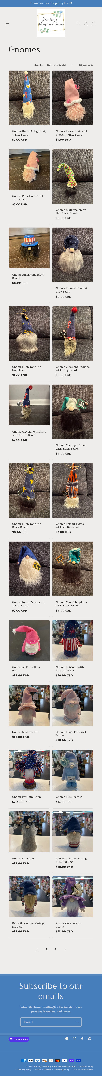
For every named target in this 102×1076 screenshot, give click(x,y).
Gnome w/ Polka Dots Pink (26, 669)
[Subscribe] (77, 1022)
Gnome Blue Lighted (69, 797)
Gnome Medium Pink (26, 732)
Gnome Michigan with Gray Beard (26, 368)
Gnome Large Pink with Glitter (71, 734)
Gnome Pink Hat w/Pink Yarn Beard (28, 198)
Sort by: (39, 65)
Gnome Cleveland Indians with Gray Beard (73, 368)
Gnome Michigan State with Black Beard (71, 447)
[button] (7, 23)
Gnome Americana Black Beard (28, 276)
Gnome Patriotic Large (27, 797)
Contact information (83, 1069)
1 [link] (37, 949)
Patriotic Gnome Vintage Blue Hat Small (72, 860)
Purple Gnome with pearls (68, 925)
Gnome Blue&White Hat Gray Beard (71, 290)
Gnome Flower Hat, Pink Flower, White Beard (72, 133)
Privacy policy (25, 1069)
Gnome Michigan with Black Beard (26, 525)
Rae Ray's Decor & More (45, 1066)
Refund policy (86, 1066)
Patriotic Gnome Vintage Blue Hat (28, 925)
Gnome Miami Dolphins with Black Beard (71, 604)
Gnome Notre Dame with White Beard (28, 604)
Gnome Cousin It (23, 858)
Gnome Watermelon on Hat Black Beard (71, 211)
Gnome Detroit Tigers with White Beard (70, 525)
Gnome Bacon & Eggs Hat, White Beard (29, 133)
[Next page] (65, 949)
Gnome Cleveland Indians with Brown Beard (29, 433)
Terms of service (43, 1069)
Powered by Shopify (67, 1066)
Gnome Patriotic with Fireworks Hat (70, 669)
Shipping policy (61, 1069)
